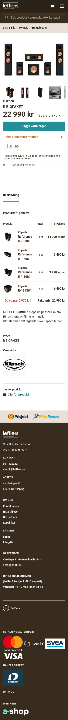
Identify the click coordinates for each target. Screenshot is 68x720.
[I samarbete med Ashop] (16, 711)
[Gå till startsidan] (10, 6)
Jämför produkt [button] (18, 394)
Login (6, 536)
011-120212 (10, 463)
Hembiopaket (40, 27)
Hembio (23, 27)
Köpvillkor (9, 522)
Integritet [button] (8, 542)
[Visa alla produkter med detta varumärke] (34, 364)
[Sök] (7, 17)
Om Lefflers (10, 517)
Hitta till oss (10, 511)
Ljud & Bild (9, 27)
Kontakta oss (11, 506)
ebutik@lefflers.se (14, 469)
